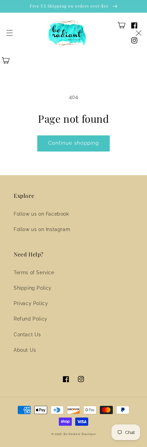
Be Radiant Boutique (80, 434)
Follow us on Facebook (41, 214)
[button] (9, 32)
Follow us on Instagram (42, 229)
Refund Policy (31, 319)
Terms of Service (34, 272)
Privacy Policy (31, 303)
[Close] (138, 32)
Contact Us (27, 334)
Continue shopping (73, 143)
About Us (25, 350)
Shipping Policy (33, 288)
